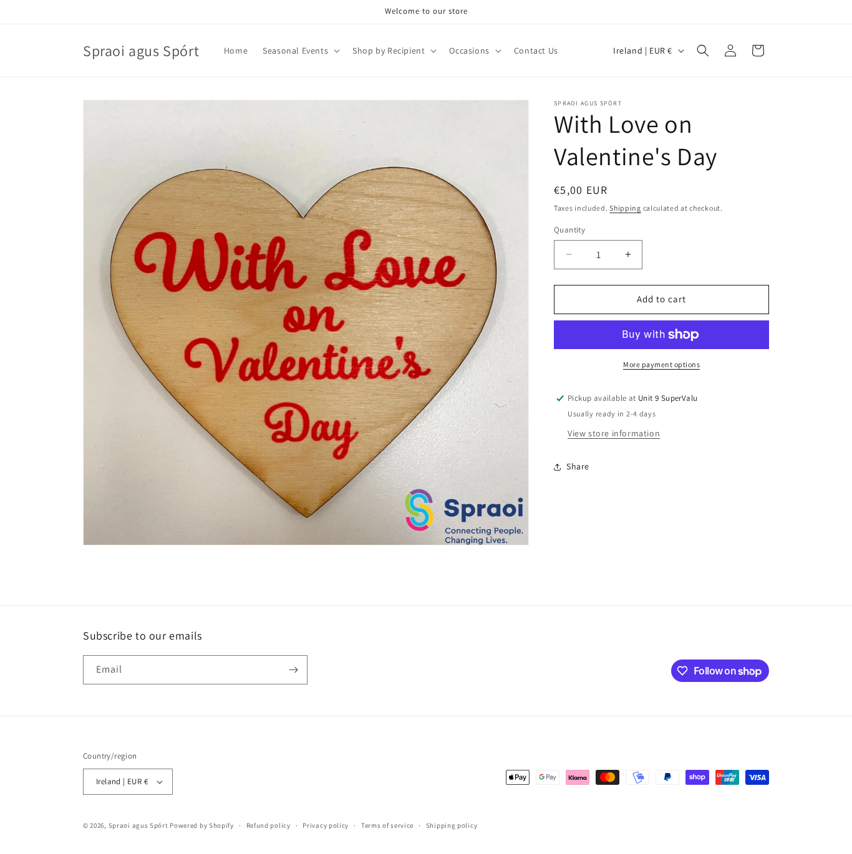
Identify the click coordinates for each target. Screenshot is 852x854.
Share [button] (577, 466)
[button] (300, 50)
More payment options (661, 364)
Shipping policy (452, 825)
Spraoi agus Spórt (138, 825)
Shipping (625, 208)
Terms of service (387, 825)
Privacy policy (326, 825)
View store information (614, 433)
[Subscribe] (293, 669)
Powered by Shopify (202, 825)
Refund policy (268, 825)
